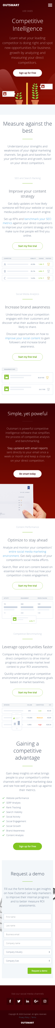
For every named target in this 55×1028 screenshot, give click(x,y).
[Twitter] (18, 1001)
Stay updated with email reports (27, 448)
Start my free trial (27, 245)
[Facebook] (10, 1001)
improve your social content (22, 338)
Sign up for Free (27, 72)
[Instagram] (44, 1001)
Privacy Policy (24, 1017)
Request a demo (39, 970)
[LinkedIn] (27, 1001)
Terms (33, 1017)
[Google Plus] (36, 1001)
